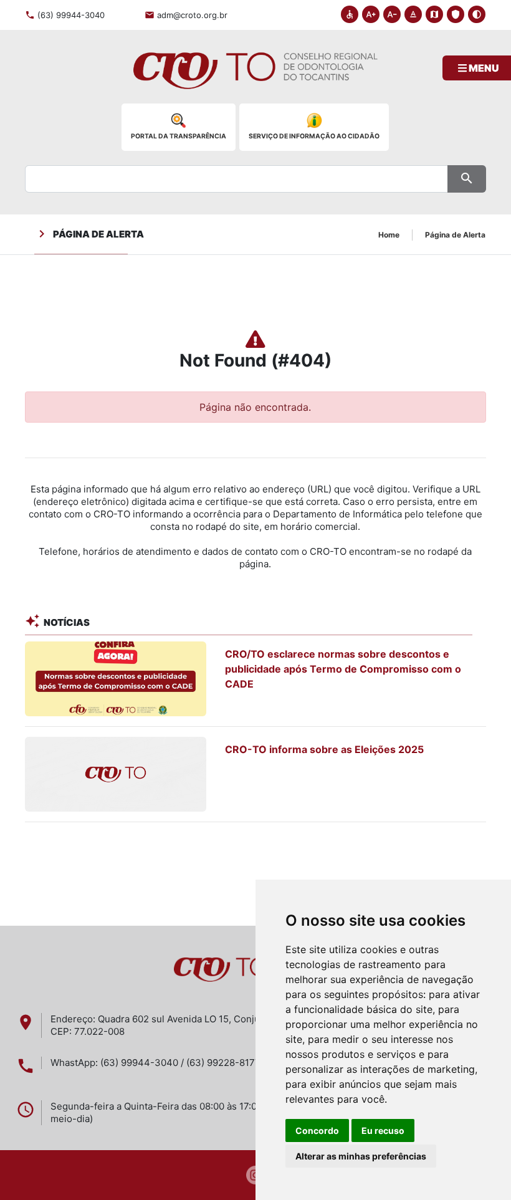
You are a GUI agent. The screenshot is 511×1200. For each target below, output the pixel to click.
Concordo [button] (317, 1130)
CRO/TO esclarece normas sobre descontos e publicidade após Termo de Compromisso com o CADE (343, 669)
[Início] (255, 77)
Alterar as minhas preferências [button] (360, 1156)
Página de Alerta (455, 234)
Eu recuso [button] (382, 1130)
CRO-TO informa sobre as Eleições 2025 (324, 749)
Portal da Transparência (178, 136)
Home (388, 234)
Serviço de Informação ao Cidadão (314, 136)
